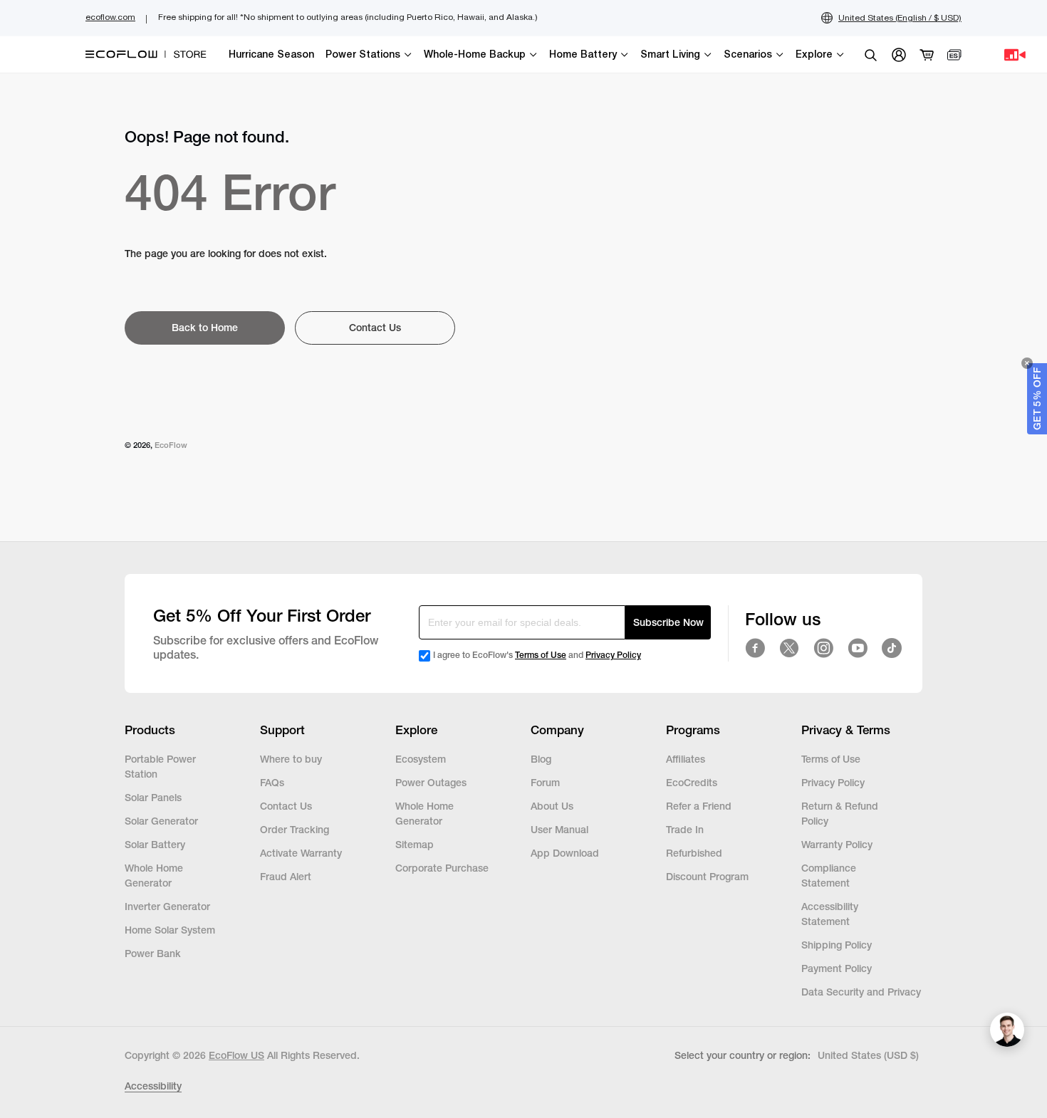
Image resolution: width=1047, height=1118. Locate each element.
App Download (565, 853)
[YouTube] (858, 648)
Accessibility (153, 1086)
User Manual (559, 829)
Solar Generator (161, 821)
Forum (545, 782)
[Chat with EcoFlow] (1007, 1030)
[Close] (1027, 363)
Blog (541, 759)
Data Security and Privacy (861, 992)
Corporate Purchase (442, 868)
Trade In (685, 829)
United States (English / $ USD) (900, 18)
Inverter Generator (167, 906)
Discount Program (707, 876)
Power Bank (153, 953)
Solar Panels (153, 797)
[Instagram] (823, 648)
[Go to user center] (898, 54)
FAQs (272, 782)
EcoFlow (171, 445)
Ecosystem (420, 759)
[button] (1037, 398)
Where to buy (291, 759)
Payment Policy (836, 968)
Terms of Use (540, 655)
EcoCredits (691, 782)
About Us (552, 806)
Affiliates (685, 759)
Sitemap (414, 844)
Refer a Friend (698, 806)
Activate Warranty (301, 853)
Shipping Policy (836, 945)
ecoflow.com (110, 17)
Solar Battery (155, 844)
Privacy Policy (613, 655)
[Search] (870, 54)
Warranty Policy (836, 844)
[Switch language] (954, 55)
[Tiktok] (892, 648)
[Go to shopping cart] (927, 54)
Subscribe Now (668, 622)
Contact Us (286, 806)
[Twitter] (789, 648)
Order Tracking (294, 829)
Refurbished (695, 853)
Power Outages (431, 782)
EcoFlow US (236, 1055)
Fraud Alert (285, 876)
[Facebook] (755, 648)
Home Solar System (170, 930)
